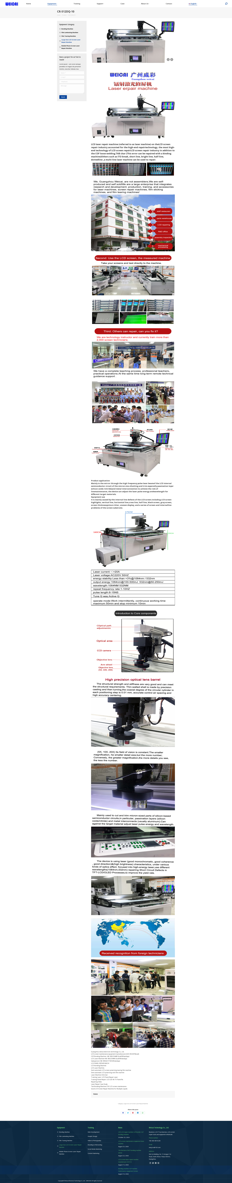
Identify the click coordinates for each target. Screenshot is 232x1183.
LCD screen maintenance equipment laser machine (131, 1142)
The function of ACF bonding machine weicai (129, 1151)
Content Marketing (93, 1153)
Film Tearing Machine (68, 36)
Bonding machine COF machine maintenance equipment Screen (128, 1170)
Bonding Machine (67, 29)
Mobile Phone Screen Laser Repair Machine (70, 47)
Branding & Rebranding (95, 1145)
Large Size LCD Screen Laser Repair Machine (136, 1103)
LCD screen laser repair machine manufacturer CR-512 (128, 1161)
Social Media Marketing (95, 1149)
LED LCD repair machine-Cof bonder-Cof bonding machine (130, 1133)
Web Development (94, 1132)
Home (95, 1094)
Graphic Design (92, 1136)
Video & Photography (94, 1140)
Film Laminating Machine (69, 32)
